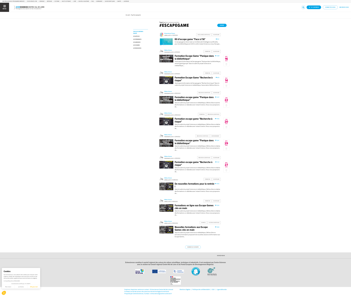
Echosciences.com (32, 1)
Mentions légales (185, 289)
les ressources (137, 48)
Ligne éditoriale (222, 289)
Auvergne (126, 1)
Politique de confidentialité (201, 289)
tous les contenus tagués (138, 32)
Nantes (119, 1)
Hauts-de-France (66, 1)
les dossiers (136, 45)
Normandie (99, 1)
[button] (4, 293)
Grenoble (42, 1)
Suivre (222, 25)
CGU (213, 289)
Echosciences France (169, 33)
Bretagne (49, 1)
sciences (203, 222)
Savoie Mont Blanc (110, 1)
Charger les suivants (193, 247)
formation (207, 51)
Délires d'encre (168, 50)
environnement (215, 136)
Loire (74, 1)
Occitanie (56, 1)
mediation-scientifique (204, 92)
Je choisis (21, 287)
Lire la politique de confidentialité (12, 281)
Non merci (8, 287)
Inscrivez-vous (344, 7)
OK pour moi (34, 287)
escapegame (216, 34)
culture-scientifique (214, 222)
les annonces (136, 42)
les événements (137, 39)
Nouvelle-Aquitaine (84, 1)
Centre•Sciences (138, 293)
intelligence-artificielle (204, 34)
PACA (92, 1)
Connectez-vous (330, 7)
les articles (136, 36)
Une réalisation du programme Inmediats (13, 1)
